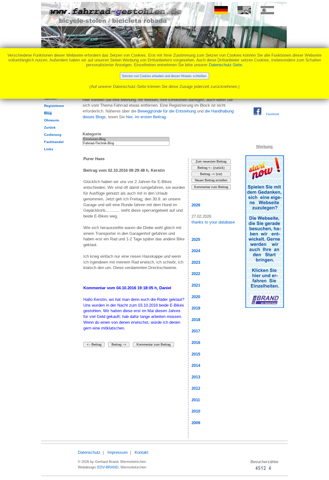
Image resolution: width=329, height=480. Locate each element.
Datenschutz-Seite (225, 65)
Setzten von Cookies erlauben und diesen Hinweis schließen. (164, 76)
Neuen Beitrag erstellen (211, 180)
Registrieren (54, 106)
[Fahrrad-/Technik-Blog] (126, 143)
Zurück (50, 127)
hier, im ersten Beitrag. (146, 117)
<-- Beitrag (94, 344)
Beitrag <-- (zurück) (210, 168)
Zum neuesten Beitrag (211, 161)
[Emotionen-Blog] (126, 139)
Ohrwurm (51, 120)
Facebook (272, 114)
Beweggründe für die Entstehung (167, 111)
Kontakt (141, 452)
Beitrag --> (119, 344)
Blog (48, 113)
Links (48, 149)
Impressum (117, 452)
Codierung (52, 135)
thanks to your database (213, 222)
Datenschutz (89, 452)
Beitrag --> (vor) (211, 174)
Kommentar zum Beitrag (154, 344)
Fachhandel (54, 142)
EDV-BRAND (107, 467)
